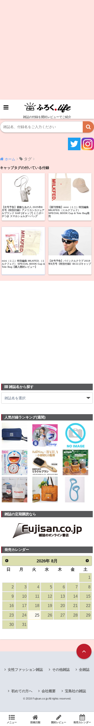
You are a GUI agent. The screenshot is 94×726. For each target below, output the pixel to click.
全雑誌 (84, 670)
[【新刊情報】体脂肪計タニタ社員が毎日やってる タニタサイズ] (75, 490)
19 (50, 605)
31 (24, 624)
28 (75, 615)
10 (24, 596)
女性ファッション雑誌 (25, 670)
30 (11, 624)
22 (88, 605)
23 (11, 615)
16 (11, 605)
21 (75, 605)
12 (50, 596)
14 (75, 596)
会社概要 (49, 691)
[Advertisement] (47, 50)
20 (62, 605)
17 (24, 605)
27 (62, 615)
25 (37, 615)
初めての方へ (21, 691)
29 (88, 615)
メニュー (12, 722)
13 (62, 596)
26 (50, 615)
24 (24, 615)
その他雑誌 (61, 670)
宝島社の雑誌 (75, 691)
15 (88, 596)
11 (37, 596)
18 (37, 605)
